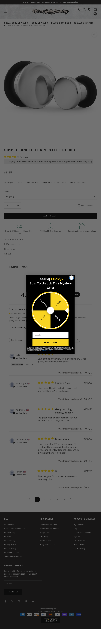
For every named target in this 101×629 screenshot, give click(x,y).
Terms (50, 350)
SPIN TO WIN (50, 342)
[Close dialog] (71, 278)
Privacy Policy (44, 350)
